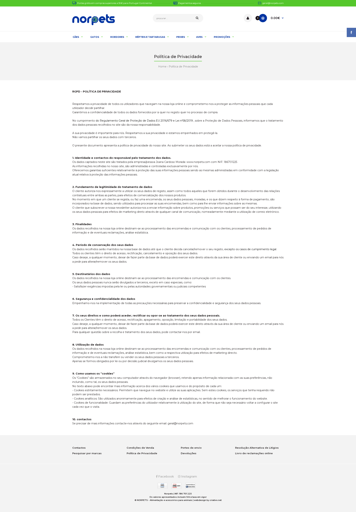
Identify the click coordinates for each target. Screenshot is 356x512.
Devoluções (188, 453)
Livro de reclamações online (254, 453)
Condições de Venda (140, 447)
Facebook (166, 476)
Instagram (189, 476)
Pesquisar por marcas (87, 453)
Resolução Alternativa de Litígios (257, 447)
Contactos (79, 447)
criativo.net (216, 500)
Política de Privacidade (183, 66)
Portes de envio (191, 447)
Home (162, 66)
